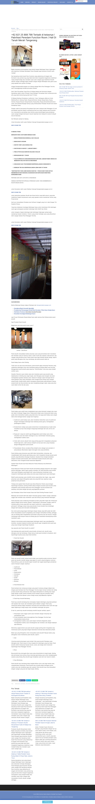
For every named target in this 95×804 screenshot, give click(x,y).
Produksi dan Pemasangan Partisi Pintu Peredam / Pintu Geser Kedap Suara (34, 310)
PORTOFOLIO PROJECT (53, 2)
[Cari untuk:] (71, 29)
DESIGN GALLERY (42, 2)
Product (34, 2)
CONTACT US (70, 2)
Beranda (13, 28)
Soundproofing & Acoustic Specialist (24, 308)
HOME (22, 2)
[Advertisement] (47, 15)
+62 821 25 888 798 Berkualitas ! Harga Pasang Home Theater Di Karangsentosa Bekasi (21, 693)
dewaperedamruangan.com (44, 305)
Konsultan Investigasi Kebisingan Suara (24, 313)
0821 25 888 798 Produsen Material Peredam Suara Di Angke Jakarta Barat (45, 722)
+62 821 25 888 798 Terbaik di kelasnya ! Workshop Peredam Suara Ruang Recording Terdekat (46, 693)
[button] (47, 802)
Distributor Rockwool (20, 312)
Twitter (29, 680)
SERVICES (27, 2)
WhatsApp (35, 680)
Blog (76, 2)
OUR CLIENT (62, 2)
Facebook (23, 680)
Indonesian (80, 1)
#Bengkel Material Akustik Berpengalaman (27, 683)
